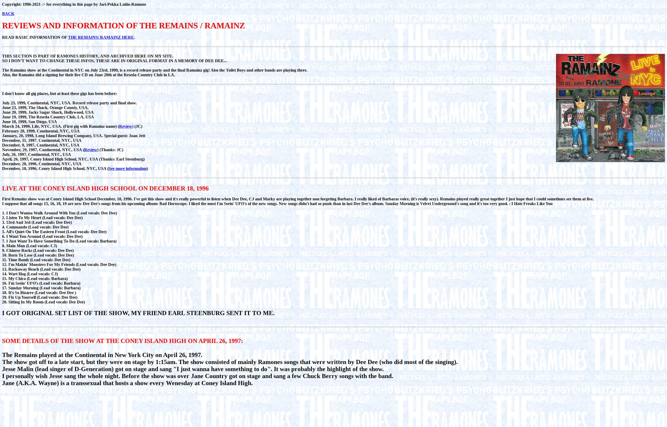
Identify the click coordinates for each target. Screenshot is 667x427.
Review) (126, 126)
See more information (128, 168)
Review (90, 150)
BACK (8, 13)
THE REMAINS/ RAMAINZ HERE (101, 37)
